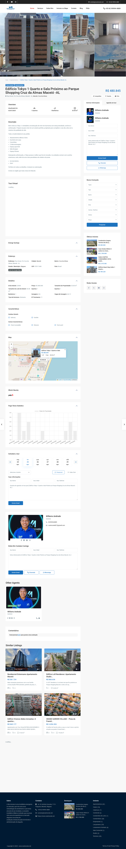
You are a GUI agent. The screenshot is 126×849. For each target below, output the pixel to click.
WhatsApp (47, 572)
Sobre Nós (49, 8)
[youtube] (12, 2)
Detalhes (11, 281)
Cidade (90, 200)
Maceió (35, 96)
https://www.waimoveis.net (46, 816)
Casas (95, 807)
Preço (90, 220)
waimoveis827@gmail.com (56, 525)
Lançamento (97, 824)
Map (10, 337)
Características (13, 309)
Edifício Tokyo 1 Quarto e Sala (50, 350)
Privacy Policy (115, 846)
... (36, 684)
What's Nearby (13, 390)
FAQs (87, 8)
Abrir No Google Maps (15, 270)
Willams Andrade (53, 516)
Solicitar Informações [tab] (93, 103)
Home (32, 8)
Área (89, 205)
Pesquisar (102, 225)
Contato (73, 8)
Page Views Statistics (16, 406)
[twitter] (94, 288)
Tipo (89, 190)
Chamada (32, 572)
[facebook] (8, 2)
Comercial (96, 813)
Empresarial (96, 821)
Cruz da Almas (42, 96)
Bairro (90, 195)
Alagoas (23, 266)
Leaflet (60, 379)
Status (90, 215)
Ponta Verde (12, 714)
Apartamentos (14, 80)
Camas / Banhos (93, 210)
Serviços (40, 8)
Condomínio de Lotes (99, 816)
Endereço (11, 256)
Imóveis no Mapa (62, 8)
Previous (10, 462)
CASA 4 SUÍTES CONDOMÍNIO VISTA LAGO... (104, 259)
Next (76, 462)
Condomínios (97, 818)
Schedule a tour (13, 454)
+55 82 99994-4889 (113, 2)
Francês (50, 714)
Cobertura (96, 810)
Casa (6, 80)
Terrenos (95, 836)
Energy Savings (13, 243)
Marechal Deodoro (63, 714)
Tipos (89, 185)
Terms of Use (106, 846)
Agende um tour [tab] (111, 103)
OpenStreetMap (67, 379)
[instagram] (16, 2)
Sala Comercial (97, 830)
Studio (95, 833)
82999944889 (52, 522)
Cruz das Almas (13, 669)
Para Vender (9, 85)
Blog (81, 8)
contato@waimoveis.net (45, 813)
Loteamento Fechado (99, 827)
